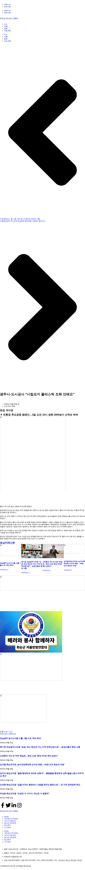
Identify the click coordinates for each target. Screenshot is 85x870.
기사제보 (7, 827)
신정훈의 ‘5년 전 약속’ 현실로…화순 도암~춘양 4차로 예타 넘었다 (52, 564)
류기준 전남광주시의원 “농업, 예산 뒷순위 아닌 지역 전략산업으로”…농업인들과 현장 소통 (40, 747)
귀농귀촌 (7, 30)
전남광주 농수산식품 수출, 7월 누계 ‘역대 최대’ (20, 738)
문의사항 (7, 7)
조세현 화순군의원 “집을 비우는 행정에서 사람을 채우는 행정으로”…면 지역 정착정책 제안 (40, 785)
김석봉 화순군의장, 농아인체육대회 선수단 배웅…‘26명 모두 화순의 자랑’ (74, 563)
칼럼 (5, 28)
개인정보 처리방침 (11, 819)
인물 (5, 26)
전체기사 (7, 4)
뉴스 (5, 24)
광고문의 (7, 825)
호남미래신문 (7, 542)
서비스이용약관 (10, 821)
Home (6, 817)
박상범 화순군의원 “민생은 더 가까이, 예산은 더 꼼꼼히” (25, 793)
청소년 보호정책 (10, 823)
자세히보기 (4, 570)
